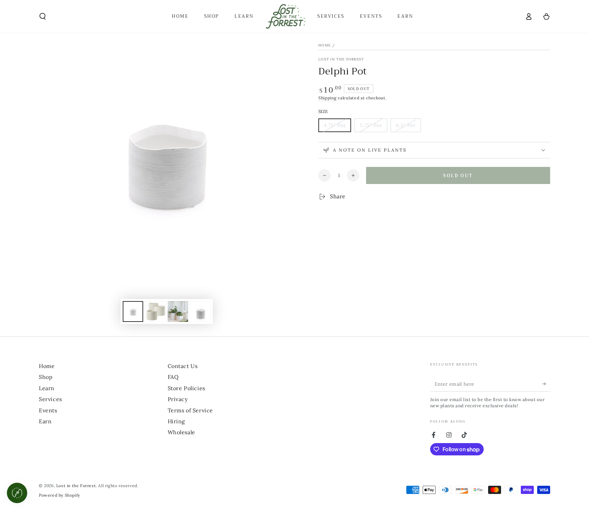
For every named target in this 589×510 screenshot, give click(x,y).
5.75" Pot (373, 127)
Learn (47, 388)
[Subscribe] (546, 383)
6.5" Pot (408, 127)
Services (50, 399)
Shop (45, 376)
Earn (45, 421)
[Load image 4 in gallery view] (200, 311)
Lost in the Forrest (341, 59)
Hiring (176, 421)
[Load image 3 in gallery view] (178, 311)
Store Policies (186, 388)
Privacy (178, 399)
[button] (42, 16)
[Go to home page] (285, 16)
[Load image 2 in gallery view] (155, 311)
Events (48, 410)
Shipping (327, 97)
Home (324, 45)
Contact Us (183, 366)
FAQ (173, 376)
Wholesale (181, 432)
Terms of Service (190, 410)
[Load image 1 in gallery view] (133, 311)
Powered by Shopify (59, 495)
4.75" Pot (337, 127)
